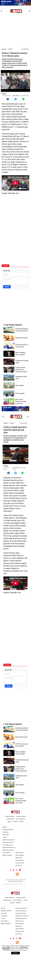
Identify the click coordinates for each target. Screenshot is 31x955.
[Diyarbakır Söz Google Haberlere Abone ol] (25, 49)
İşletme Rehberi (20, 860)
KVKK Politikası (9, 816)
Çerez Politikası (20, 819)
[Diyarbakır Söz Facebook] (10, 870)
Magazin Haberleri (7, 855)
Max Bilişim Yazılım (22, 884)
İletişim (15, 821)
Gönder (7, 286)
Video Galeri (6, 834)
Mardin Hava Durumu (8, 850)
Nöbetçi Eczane (20, 852)
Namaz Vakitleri (20, 855)
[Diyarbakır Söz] (16, 11)
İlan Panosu (19, 865)
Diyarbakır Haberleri (8, 829)
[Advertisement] (15, 30)
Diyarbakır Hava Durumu (9, 847)
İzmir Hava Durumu (8, 845)
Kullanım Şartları (21, 816)
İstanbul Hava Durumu (8, 839)
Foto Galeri (6, 832)
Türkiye (10, 49)
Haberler (4, 49)
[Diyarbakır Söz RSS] (17, 874)
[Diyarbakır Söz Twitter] (13, 870)
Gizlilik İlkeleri (10, 819)
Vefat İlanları (19, 857)
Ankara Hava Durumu (8, 842)
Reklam (21, 821)
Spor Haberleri (6, 852)
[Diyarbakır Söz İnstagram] (16, 870)
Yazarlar (5, 837)
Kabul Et (15, 953)
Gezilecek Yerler (20, 863)
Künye (9, 821)
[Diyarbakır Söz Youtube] (20, 870)
